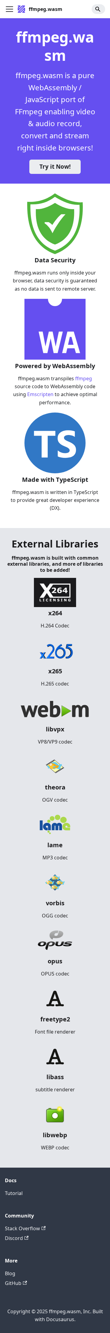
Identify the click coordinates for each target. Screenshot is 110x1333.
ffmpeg (83, 378)
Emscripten (39, 394)
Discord (14, 1238)
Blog (10, 1273)
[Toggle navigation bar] (9, 9)
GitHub (13, 1283)
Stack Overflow (22, 1228)
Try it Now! (55, 167)
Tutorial (14, 1193)
